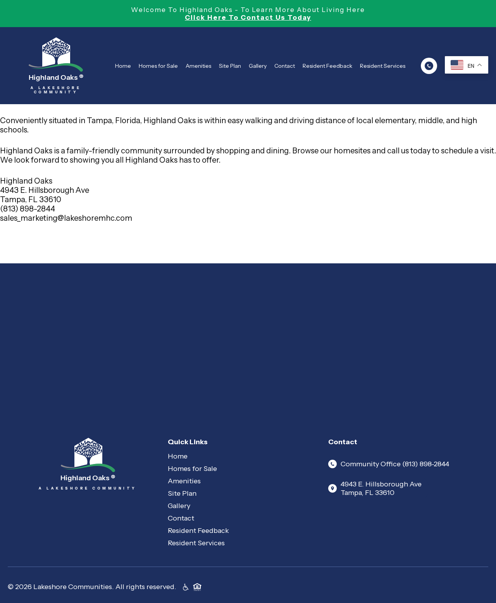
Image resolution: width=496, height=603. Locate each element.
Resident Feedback (327, 65)
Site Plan (230, 65)
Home (123, 65)
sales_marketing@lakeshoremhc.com (66, 218)
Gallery (258, 65)
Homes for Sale (158, 65)
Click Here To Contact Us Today (248, 17)
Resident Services (382, 65)
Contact (284, 65)
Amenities (198, 65)
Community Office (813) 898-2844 (395, 464)
